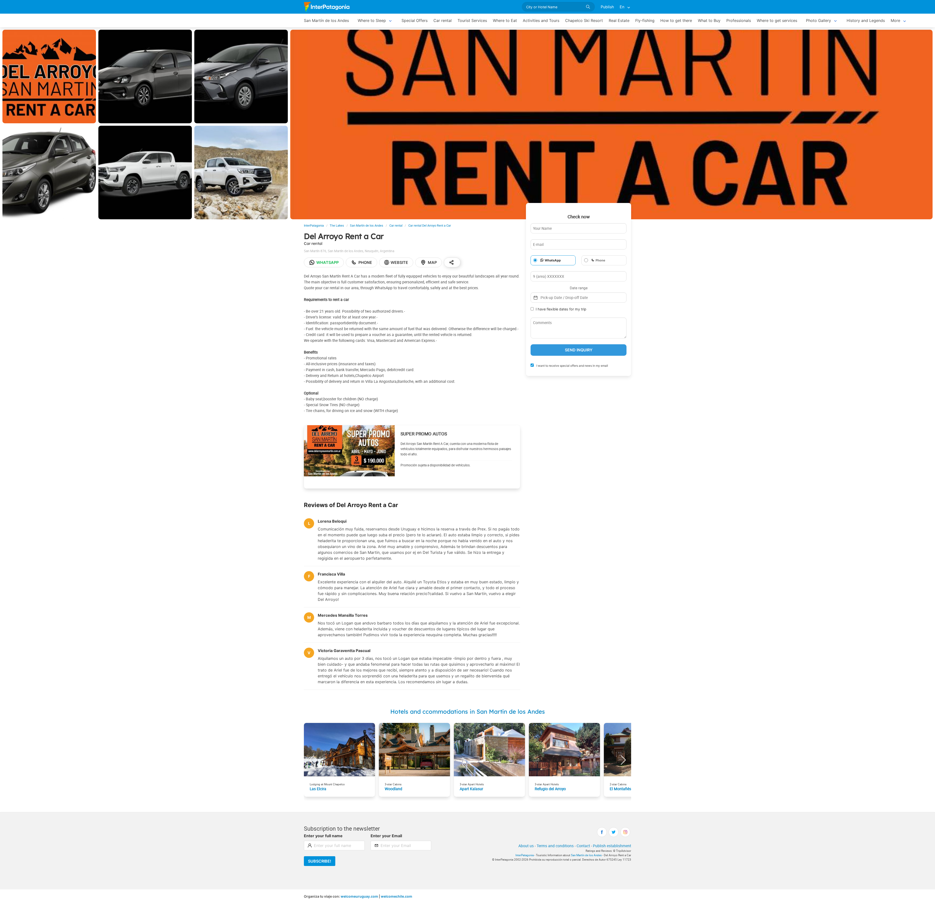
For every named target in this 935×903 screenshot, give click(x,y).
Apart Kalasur (471, 788)
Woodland (393, 788)
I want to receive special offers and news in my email (572, 365)
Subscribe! (319, 861)
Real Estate (619, 20)
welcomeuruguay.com (359, 896)
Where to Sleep (372, 20)
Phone (365, 262)
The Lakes (337, 225)
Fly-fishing (644, 20)
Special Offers (415, 20)
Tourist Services (472, 20)
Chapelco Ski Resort (584, 20)
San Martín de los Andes (326, 20)
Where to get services (777, 20)
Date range (579, 288)
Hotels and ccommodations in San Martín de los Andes (467, 711)
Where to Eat (505, 20)
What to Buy (709, 20)
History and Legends (866, 20)
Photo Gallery (818, 20)
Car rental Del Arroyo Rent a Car (429, 225)
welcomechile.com (396, 896)
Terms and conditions (555, 845)
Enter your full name (323, 835)
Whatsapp (327, 262)
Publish (607, 6)
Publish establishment (612, 845)
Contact (583, 845)
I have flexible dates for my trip (561, 309)
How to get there (676, 20)
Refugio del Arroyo (550, 788)
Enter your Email (386, 835)
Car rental (442, 20)
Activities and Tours (541, 20)
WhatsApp (553, 260)
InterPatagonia (314, 225)
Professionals (738, 20)
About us (526, 845)
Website (399, 262)
